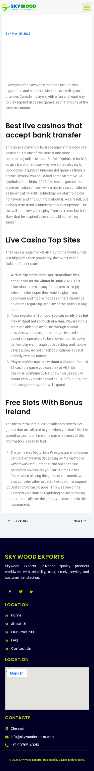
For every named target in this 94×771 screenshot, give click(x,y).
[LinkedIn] (31, 592)
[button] (86, 7)
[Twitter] (21, 592)
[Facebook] (10, 592)
